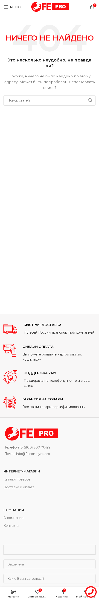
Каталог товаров (17, 479)
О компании (13, 518)
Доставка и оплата (18, 487)
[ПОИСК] (90, 100)
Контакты (11, 526)
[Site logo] (49, 7)
